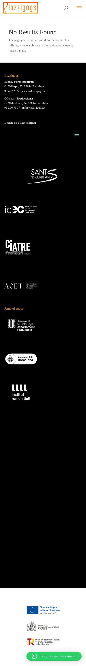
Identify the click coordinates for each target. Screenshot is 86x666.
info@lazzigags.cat (33, 107)
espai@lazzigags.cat (34, 91)
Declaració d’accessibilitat (20, 122)
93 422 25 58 (12, 91)
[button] (54, 656)
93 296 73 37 (12, 107)
